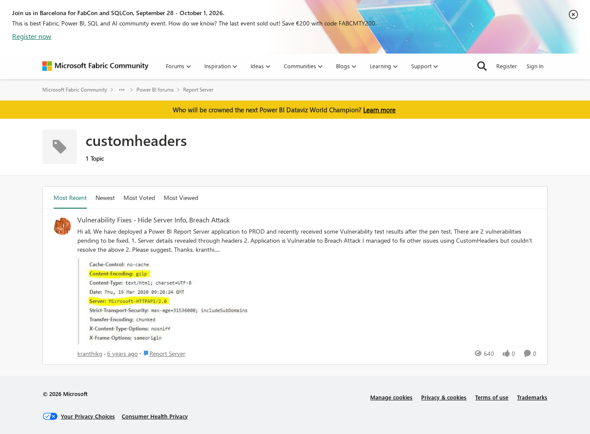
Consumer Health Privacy (155, 416)
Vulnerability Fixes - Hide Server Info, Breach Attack (153, 219)
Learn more (379, 109)
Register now (31, 36)
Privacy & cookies (443, 397)
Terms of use (491, 397)
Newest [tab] (105, 197)
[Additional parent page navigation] (122, 90)
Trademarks (532, 397)
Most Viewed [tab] (181, 197)
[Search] (482, 66)
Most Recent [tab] (70, 197)
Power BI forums (155, 89)
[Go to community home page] (95, 66)
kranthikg (89, 353)
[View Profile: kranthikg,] (62, 226)
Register (506, 66)
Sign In (535, 66)
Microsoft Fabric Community (74, 89)
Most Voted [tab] (139, 197)
